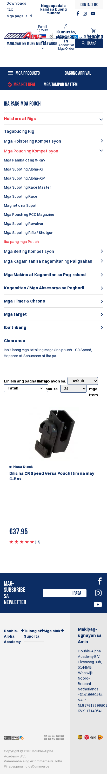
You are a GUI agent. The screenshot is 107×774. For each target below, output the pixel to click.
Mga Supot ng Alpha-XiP (24, 178)
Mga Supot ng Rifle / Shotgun (28, 232)
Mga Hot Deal (25, 85)
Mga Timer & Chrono (24, 301)
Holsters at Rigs (20, 118)
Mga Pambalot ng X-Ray (24, 160)
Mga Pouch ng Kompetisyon (31, 150)
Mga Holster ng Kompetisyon (32, 141)
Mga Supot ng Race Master (27, 187)
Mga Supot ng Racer (21, 196)
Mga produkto (28, 73)
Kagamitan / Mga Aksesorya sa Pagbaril (44, 287)
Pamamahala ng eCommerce (27, 761)
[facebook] (78, 13)
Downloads (16, 3)
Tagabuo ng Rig (19, 131)
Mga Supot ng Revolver (23, 223)
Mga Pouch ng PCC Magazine (29, 214)
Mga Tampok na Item (61, 85)
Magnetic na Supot (20, 205)
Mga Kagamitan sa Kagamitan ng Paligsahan (48, 261)
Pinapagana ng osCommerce (26, 766)
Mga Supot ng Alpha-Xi (23, 169)
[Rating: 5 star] (21, 542)
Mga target (15, 314)
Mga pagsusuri (19, 16)
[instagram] (85, 13)
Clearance (14, 340)
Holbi (58, 761)
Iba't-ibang (15, 327)
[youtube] (93, 13)
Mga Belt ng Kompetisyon (29, 251)
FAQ (10, 10)
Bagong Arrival (78, 73)
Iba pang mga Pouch (21, 241)
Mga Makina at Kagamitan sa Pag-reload (45, 274)
